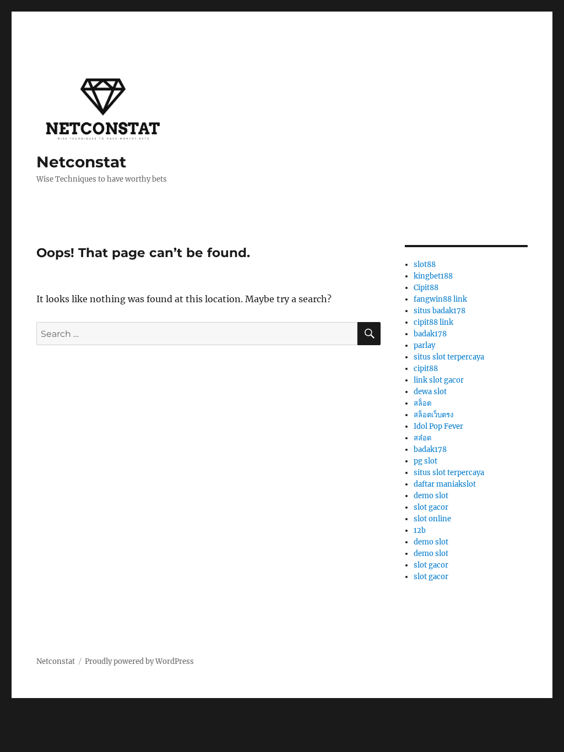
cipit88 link (433, 322)
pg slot (425, 461)
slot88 (425, 264)
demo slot (431, 495)
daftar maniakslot (445, 484)
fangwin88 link (440, 299)
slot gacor (431, 507)
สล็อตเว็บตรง (433, 414)
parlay (424, 345)
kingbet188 (433, 276)
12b (420, 530)
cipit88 (426, 368)
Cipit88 (426, 287)
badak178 (430, 334)
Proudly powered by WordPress (139, 661)
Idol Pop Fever (438, 426)
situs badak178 (439, 310)
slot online (432, 519)
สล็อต (422, 403)
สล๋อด (422, 438)
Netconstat (81, 161)
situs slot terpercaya (449, 357)
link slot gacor (439, 380)
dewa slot (430, 391)
